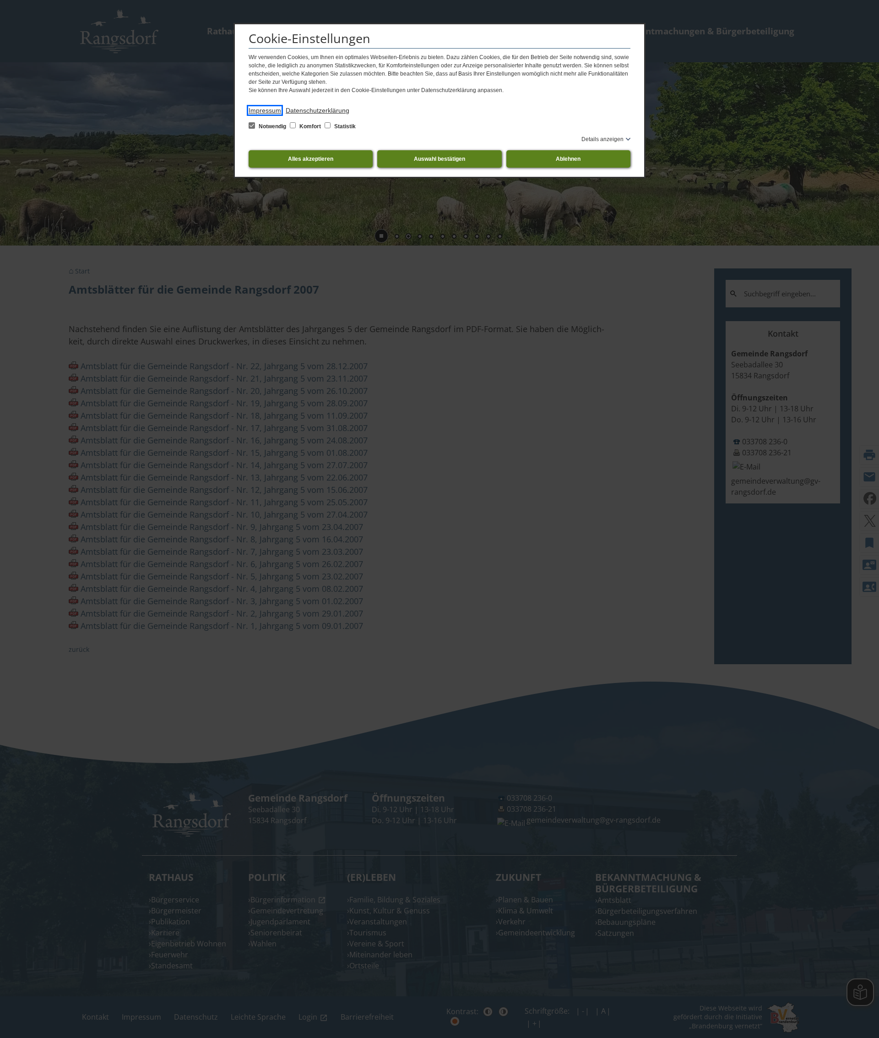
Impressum (265, 110)
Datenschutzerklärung (317, 110)
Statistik (344, 126)
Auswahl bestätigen (439, 159)
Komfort (310, 126)
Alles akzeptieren (310, 159)
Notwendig (272, 126)
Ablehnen (568, 159)
